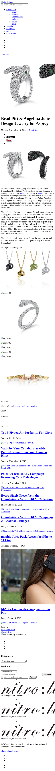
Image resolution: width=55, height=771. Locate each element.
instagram (10, 28)
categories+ (11, 9)
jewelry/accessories (28, 406)
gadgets (15, 19)
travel (14, 24)
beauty (14, 12)
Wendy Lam (34, 130)
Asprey (22, 193)
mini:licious (11, 33)
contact (9, 31)
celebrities (15, 406)
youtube (9, 26)
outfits (14, 21)
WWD (41, 193)
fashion (15, 14)
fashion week (17, 17)
